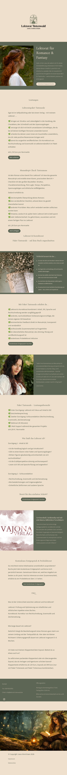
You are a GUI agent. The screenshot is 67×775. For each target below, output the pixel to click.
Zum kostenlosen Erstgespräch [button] (33, 584)
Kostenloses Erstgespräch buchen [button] (46, 84)
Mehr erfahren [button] (14, 157)
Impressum (11, 759)
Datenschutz (12, 763)
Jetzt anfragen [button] (14, 231)
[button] (4, 699)
